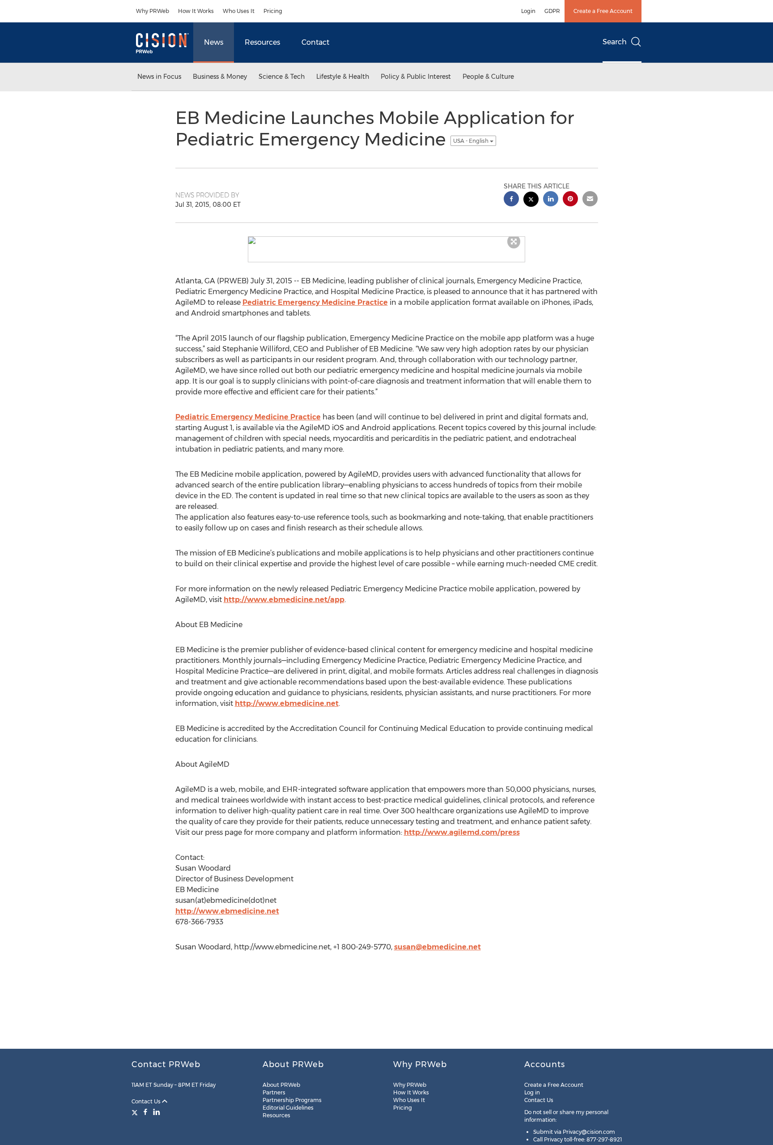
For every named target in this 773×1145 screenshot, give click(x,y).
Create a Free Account (603, 11)
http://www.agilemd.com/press (462, 832)
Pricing (272, 11)
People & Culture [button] (488, 77)
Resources (262, 42)
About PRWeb (281, 1084)
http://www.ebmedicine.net (287, 703)
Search (615, 42)
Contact (315, 42)
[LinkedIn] (156, 1111)
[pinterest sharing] (570, 200)
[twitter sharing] (531, 200)
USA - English (471, 140)
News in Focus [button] (159, 77)
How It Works (196, 11)
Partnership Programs (292, 1100)
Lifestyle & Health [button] (342, 77)
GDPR (552, 11)
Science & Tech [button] (282, 77)
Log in (532, 1092)
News (213, 42)
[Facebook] (145, 1111)
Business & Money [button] (220, 77)
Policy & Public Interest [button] (416, 77)
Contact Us (147, 1101)
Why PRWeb (152, 11)
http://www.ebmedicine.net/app (284, 599)
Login (528, 11)
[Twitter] (136, 1111)
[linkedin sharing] (550, 200)
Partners (274, 1092)
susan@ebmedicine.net (437, 947)
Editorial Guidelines (288, 1107)
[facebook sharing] (511, 200)
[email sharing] (590, 200)
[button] (386, 240)
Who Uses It (239, 11)
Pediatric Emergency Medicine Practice (315, 302)
